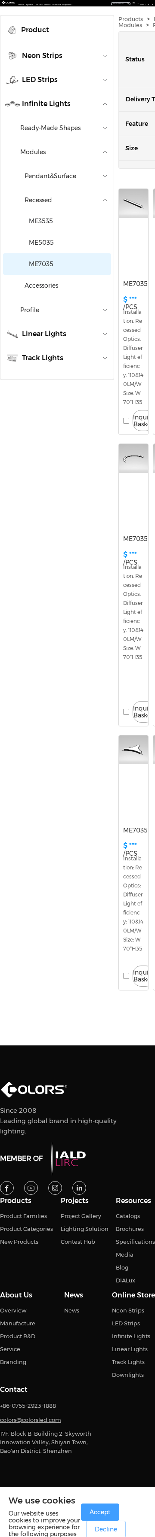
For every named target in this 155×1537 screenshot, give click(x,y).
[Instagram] (55, 1188)
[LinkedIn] (79, 1188)
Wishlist (47, 5)
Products (21, 5)
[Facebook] (7, 1188)
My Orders (29, 5)
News (73, 1295)
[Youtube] (31, 1188)
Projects (75, 1201)
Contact (14, 1390)
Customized (56, 5)
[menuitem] (57, 30)
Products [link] (130, 19)
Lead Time (39, 5)
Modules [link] (130, 25)
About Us (16, 1295)
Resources (133, 1201)
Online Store (133, 1295)
